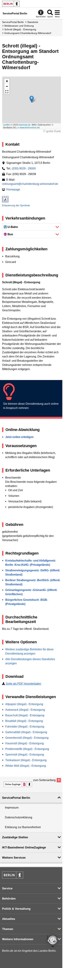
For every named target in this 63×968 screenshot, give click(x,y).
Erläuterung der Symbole (16, 205)
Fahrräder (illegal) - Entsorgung (24, 726)
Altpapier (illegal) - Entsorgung (24, 704)
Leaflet (6, 124)
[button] (31, 99)
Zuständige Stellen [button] (15, 837)
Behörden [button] (9, 898)
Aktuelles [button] (8, 919)
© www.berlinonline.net (29, 127)
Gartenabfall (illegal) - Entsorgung (26, 732)
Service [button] (7, 888)
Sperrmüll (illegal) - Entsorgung (24, 754)
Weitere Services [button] (14, 857)
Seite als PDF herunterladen (23, 683)
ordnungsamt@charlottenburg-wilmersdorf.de (30, 183)
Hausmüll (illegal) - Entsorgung (24, 743)
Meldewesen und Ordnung (19, 25)
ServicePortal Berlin (13, 22)
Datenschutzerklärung (18, 817)
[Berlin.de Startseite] (11, 4)
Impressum (12, 807)
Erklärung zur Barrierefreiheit (23, 827)
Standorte (32, 22)
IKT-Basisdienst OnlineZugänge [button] (24, 847)
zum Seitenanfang (44, 780)
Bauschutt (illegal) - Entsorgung (24, 715)
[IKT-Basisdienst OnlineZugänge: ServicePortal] (18, 784)
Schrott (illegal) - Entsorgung (20, 29)
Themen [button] (7, 929)
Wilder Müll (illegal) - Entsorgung (25, 765)
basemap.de (24, 124)
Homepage (13, 189)
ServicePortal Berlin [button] (16, 797)
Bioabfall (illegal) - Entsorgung (24, 720)
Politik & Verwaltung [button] (16, 908)
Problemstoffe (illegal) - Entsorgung (27, 748)
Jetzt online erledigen (19, 437)
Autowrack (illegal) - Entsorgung (25, 709)
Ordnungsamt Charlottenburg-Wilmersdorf (27, 33)
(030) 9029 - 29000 (24, 168)
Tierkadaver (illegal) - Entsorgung (26, 760)
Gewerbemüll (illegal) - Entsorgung (26, 737)
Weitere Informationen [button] (17, 939)
